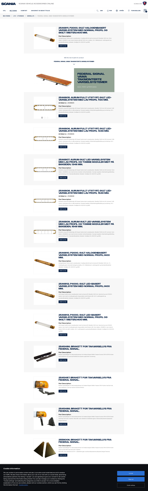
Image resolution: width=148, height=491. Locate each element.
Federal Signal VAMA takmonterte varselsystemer (92, 78)
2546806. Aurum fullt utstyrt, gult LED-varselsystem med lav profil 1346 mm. (85, 129)
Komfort (24, 10)
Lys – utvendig (18, 16)
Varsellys (30, 16)
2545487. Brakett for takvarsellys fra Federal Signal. (85, 378)
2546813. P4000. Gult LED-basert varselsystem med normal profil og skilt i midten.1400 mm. (83, 317)
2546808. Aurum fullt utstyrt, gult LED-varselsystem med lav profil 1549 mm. (85, 191)
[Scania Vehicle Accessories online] (8, 4)
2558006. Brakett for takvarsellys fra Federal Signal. (85, 440)
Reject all (130, 479)
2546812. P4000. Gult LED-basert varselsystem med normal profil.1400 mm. (84, 286)
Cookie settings (131, 485)
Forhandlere (136, 10)
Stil (4, 10)
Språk (121, 10)
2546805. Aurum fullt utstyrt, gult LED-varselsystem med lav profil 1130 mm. (85, 98)
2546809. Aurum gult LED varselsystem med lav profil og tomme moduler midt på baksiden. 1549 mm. (86, 224)
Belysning (13, 10)
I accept (131, 473)
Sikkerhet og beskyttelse (40, 10)
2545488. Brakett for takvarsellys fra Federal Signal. (85, 409)
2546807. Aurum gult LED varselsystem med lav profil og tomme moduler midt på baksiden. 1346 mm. (86, 162)
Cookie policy (23, 485)
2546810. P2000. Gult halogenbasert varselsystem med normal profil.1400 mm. (84, 255)
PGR (110, 10)
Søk (101, 10)
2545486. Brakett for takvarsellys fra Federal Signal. (85, 347)
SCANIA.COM (138, 4)
